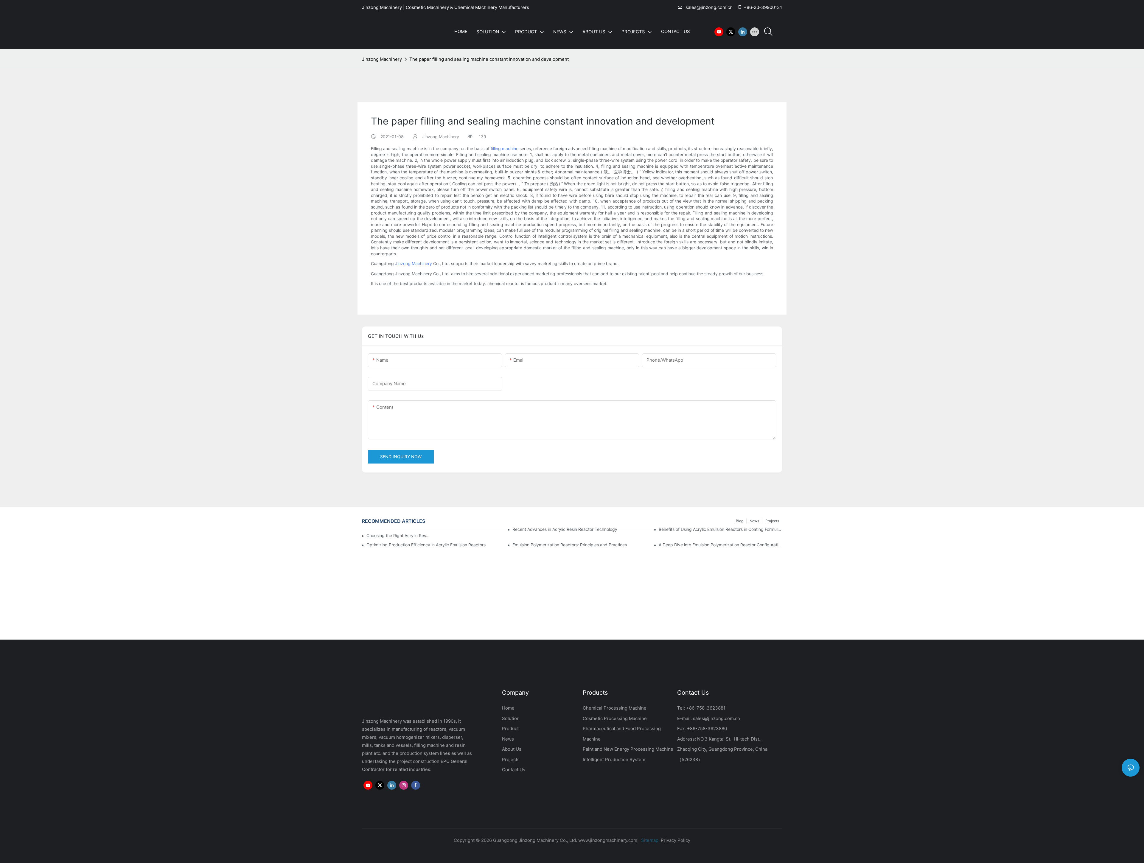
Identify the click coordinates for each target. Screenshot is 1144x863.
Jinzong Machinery (382, 59)
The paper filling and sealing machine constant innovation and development (489, 59)
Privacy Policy (675, 840)
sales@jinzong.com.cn (709, 7)
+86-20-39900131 (763, 7)
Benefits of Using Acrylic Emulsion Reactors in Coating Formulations (720, 529)
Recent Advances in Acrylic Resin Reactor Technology (564, 529)
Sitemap (649, 840)
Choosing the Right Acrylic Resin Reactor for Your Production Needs (398, 535)
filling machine (504, 148)
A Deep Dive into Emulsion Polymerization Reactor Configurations (720, 544)
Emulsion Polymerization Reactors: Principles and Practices (569, 544)
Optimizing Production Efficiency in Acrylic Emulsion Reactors (426, 544)
